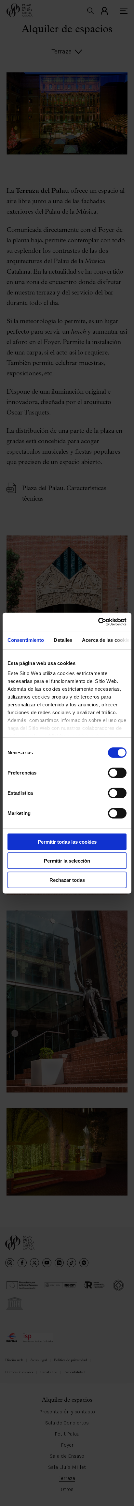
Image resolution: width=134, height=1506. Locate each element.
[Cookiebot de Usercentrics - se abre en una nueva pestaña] (98, 622)
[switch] (117, 772)
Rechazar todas (67, 879)
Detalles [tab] (63, 639)
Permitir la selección (67, 861)
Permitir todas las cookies (67, 841)
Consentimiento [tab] (25, 639)
